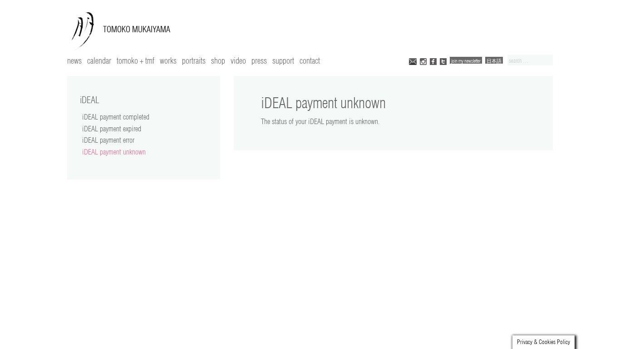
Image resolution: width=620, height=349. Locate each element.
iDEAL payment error (108, 140)
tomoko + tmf (135, 60)
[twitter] (443, 61)
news (74, 60)
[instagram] (423, 61)
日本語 (494, 61)
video (238, 60)
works (168, 60)
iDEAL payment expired (111, 128)
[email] (413, 61)
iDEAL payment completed (115, 116)
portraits (194, 60)
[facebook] (433, 61)
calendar (99, 60)
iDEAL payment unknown (114, 151)
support (283, 60)
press (259, 60)
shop (218, 60)
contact (310, 60)
